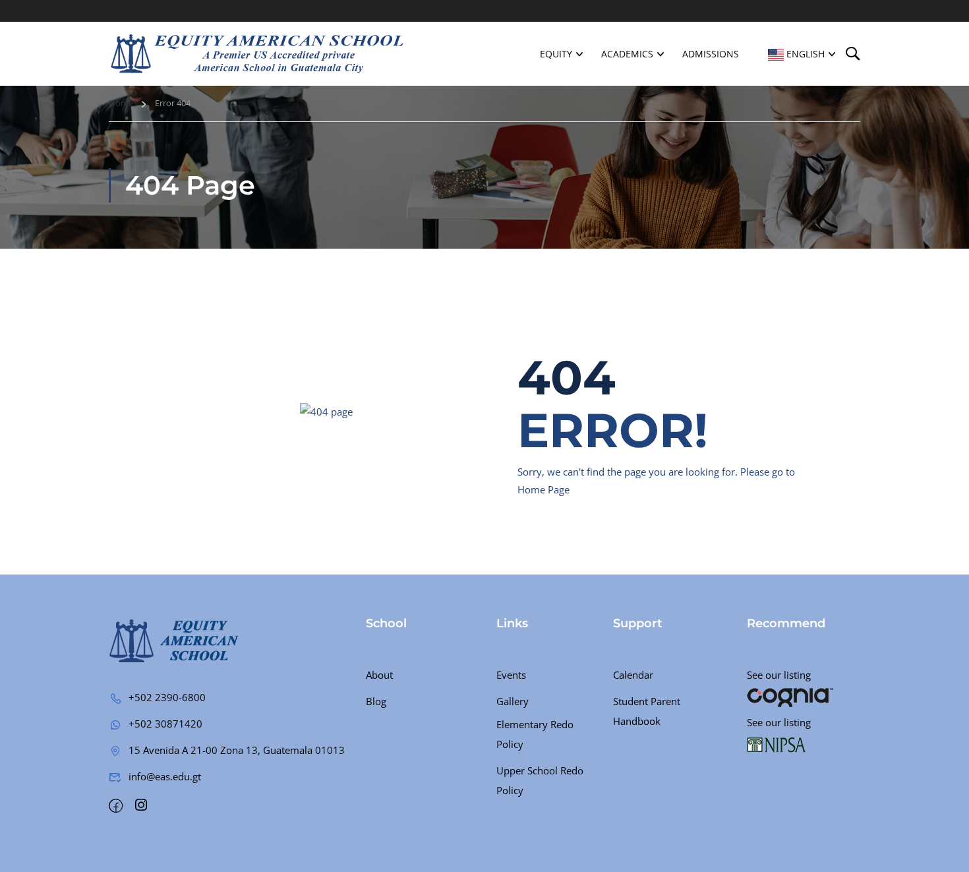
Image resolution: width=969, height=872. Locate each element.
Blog (376, 701)
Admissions (710, 53)
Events (511, 674)
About (379, 674)
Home (121, 103)
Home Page (543, 489)
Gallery (512, 701)
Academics (627, 53)
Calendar (633, 674)
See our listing (779, 674)
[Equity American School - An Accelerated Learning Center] (257, 53)
